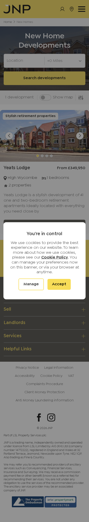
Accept (59, 284)
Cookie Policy (54, 257)
